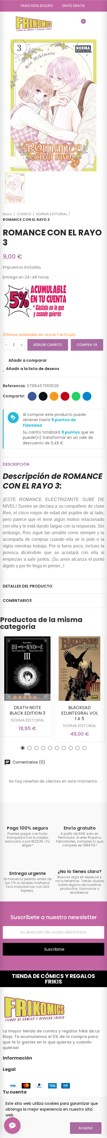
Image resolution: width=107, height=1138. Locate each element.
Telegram (87, 396)
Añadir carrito (47, 344)
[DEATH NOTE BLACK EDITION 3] (27, 668)
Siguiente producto (100, 217)
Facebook (32, 396)
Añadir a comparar (28, 360)
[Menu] (5, 23)
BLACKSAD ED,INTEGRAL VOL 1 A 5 (79, 713)
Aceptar (85, 1128)
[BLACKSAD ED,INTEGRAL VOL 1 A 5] (79, 668)
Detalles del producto (27, 586)
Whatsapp (76, 396)
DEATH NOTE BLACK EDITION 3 (27, 710)
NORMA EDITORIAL (27, 720)
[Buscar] (71, 24)
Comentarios (17, 600)
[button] (35, 6)
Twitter (43, 396)
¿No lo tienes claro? (80, 871)
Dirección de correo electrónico (54, 396)
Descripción (16, 464)
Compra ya (87, 344)
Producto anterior (86, 217)
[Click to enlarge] (12, 161)
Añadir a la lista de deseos (32, 368)
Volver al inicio (93, 217)
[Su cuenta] (91, 23)
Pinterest (65, 396)
